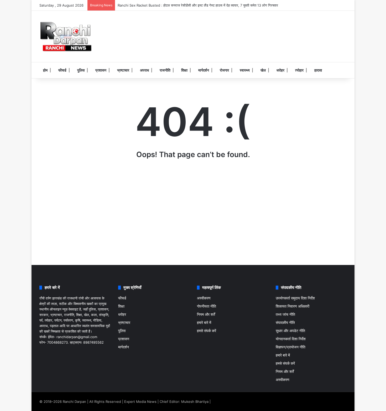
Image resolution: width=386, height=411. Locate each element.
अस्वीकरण (204, 298)
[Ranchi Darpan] (65, 36)
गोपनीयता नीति (206, 306)
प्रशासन (100, 70)
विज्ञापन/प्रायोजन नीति (290, 347)
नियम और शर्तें (206, 314)
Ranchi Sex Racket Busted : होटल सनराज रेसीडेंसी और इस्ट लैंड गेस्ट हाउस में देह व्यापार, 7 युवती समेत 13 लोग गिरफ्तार (198, 5)
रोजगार (224, 70)
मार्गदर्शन (203, 70)
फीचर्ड (62, 70)
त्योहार (299, 70)
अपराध (144, 70)
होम (45, 70)
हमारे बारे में (204, 322)
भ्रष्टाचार (123, 70)
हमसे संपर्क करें (206, 331)
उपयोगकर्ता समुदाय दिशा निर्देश (295, 298)
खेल (263, 70)
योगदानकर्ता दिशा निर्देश (291, 339)
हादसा (318, 70)
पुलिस (81, 70)
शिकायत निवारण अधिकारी (292, 306)
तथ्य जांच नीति (285, 314)
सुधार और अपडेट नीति (290, 331)
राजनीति (165, 70)
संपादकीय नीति (285, 322)
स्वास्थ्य (245, 70)
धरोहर (280, 70)
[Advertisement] (245, 28)
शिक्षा (184, 70)
